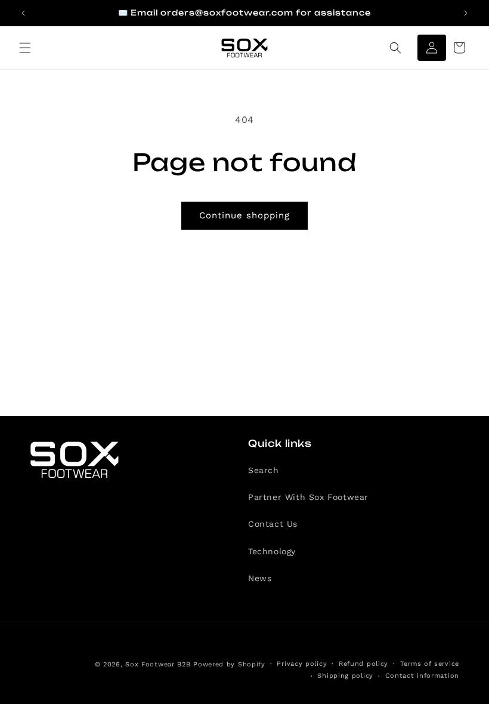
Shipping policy (345, 676)
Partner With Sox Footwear (308, 497)
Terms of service (429, 664)
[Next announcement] (466, 13)
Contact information (422, 676)
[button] (25, 48)
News (259, 578)
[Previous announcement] (23, 13)
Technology (272, 551)
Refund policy (363, 664)
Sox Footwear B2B (157, 664)
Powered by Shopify (229, 664)
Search (263, 470)
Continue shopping (244, 215)
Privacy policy (302, 664)
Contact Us (273, 524)
